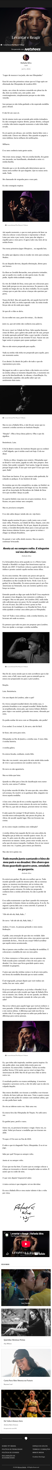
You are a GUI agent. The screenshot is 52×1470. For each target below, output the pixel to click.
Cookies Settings (39, 1457)
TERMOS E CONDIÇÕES (41, 1449)
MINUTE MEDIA (38, 1452)
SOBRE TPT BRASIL (9, 1446)
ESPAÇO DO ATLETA (40, 1446)
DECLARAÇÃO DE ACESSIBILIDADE (8, 1457)
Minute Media (22, 1467)
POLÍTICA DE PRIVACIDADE (12, 1449)
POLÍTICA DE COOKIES (10, 1452)
